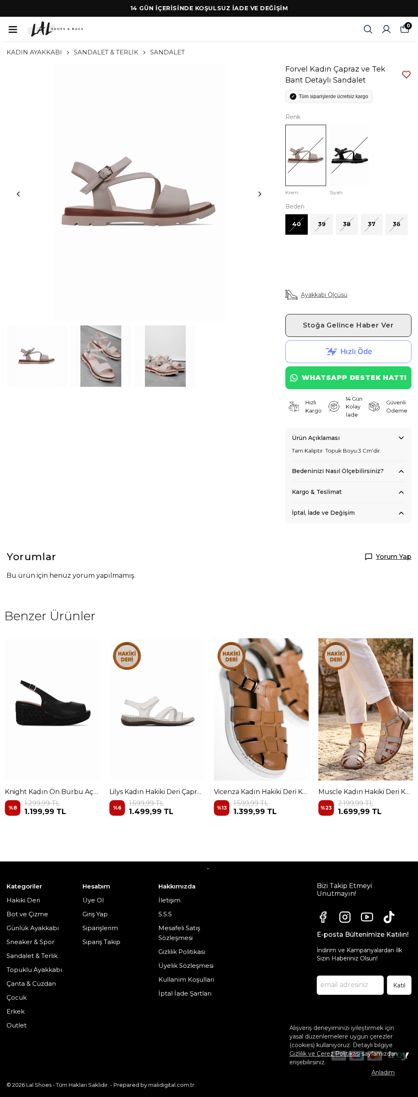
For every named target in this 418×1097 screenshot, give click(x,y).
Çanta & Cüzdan (31, 983)
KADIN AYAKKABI (34, 52)
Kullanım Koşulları (186, 979)
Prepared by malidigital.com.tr (153, 1084)
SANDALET (167, 52)
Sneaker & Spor (30, 942)
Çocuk (17, 997)
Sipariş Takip (101, 942)
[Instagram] (345, 917)
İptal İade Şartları (184, 993)
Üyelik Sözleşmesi (185, 965)
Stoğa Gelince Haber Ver (348, 325)
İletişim (169, 900)
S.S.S (165, 914)
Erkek (15, 1011)
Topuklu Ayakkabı (34, 970)
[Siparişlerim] (386, 29)
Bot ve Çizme (27, 914)
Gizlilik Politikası (181, 952)
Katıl (399, 985)
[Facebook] (323, 917)
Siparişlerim (100, 928)
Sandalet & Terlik (32, 956)
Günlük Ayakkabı (33, 928)
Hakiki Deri (23, 900)
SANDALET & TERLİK (106, 52)
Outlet (17, 1025)
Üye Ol (93, 900)
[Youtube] (367, 917)
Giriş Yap (95, 914)
